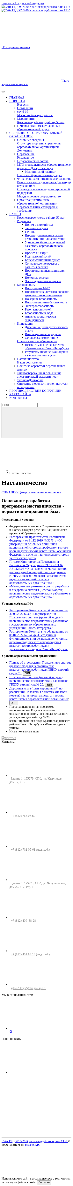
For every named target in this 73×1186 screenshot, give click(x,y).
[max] (10, 1032)
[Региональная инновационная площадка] (38, 1102)
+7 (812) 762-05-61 (23, 849)
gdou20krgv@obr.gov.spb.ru (28, 988)
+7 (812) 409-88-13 (23, 954)
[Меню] (3, 91)
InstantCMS (32, 1144)
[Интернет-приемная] (38, 1132)
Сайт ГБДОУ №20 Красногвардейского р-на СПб (35, 1141)
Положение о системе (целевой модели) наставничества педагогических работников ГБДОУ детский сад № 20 (38, 681)
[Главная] (38, 469)
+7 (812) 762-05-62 (23, 815)
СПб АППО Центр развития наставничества (31, 492)
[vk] (38, 1028)
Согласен (44, 1182)
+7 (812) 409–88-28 (23, 920)
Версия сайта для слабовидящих (23, 3)
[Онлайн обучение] (38, 1072)
